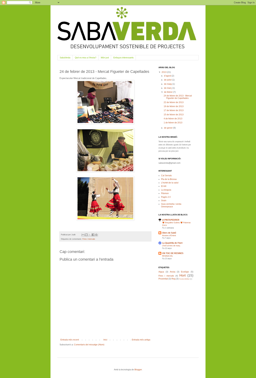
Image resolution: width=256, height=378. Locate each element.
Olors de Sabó (169, 233)
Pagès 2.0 (166, 197)
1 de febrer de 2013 (173, 122)
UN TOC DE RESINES (172, 253)
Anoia (172, 272)
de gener (168, 128)
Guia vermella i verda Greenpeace (171, 205)
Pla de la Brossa (169, 179)
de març (168, 88)
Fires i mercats (88, 239)
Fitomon (165, 193)
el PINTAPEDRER (170, 220)
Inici (105, 340)
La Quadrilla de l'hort (172, 243)
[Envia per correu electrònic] (83, 235)
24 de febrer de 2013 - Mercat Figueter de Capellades (178, 96)
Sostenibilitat (184, 279)
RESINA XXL (167, 256)
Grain (163, 200)
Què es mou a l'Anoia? (85, 57)
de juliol (168, 80)
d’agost (168, 76)
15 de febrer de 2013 (174, 114)
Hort (182, 275)
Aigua (161, 272)
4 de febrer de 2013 (173, 118)
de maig (168, 84)
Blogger (138, 369)
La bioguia (166, 190)
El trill (163, 186)
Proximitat (163, 279)
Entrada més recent (69, 340)
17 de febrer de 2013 (174, 110)
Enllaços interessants (123, 57)
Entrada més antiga (141, 340)
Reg (174, 279)
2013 (164, 72)
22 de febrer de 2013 (174, 102)
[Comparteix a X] (89, 235)
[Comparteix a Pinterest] (96, 235)
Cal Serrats (166, 175)
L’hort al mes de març (171, 246)
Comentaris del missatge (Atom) (89, 344)
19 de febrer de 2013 (174, 106)
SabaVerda (65, 57)
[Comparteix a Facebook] (93, 235)
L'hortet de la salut (169, 182)
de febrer (168, 92)
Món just (105, 57)
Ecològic (185, 272)
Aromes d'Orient (169, 235)
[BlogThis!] (86, 235)
